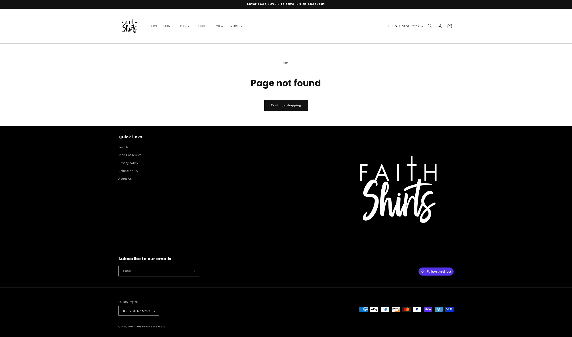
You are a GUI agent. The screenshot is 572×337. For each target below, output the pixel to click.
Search (123, 147)
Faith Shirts (134, 326)
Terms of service (130, 155)
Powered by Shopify (153, 326)
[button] (184, 26)
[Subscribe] (194, 271)
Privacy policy (128, 163)
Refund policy (128, 171)
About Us (125, 179)
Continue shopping (286, 105)
